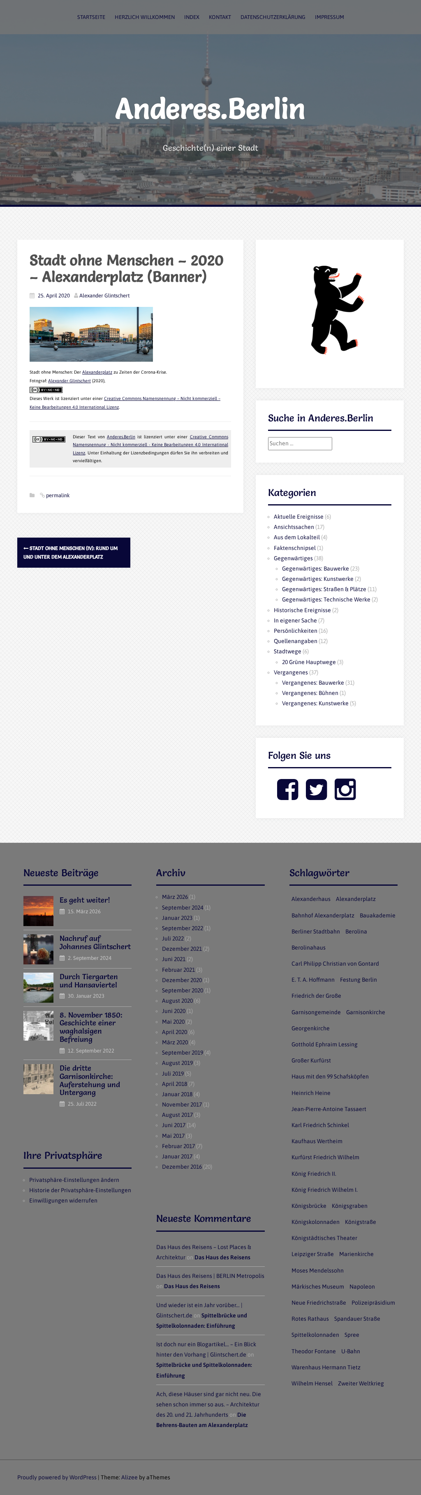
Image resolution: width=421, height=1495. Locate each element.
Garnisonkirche (365, 1012)
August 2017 (177, 1114)
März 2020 (175, 1042)
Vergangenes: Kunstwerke (315, 703)
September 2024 (182, 907)
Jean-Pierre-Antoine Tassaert (328, 1109)
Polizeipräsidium (373, 1302)
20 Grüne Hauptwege (309, 662)
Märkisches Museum (317, 1286)
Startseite (91, 17)
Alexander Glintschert (104, 295)
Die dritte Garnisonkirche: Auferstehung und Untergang (90, 1080)
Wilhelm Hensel (312, 1383)
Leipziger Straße (312, 1254)
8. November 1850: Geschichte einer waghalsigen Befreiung (91, 1027)
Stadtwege (287, 651)
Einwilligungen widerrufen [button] (63, 1200)
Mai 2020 (173, 1021)
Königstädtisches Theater (324, 1238)
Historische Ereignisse (302, 610)
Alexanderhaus (311, 899)
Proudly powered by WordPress (57, 1477)
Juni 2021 (173, 959)
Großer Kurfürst (311, 1060)
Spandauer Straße (357, 1318)
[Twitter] (316, 796)
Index (191, 17)
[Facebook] (287, 796)
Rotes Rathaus (310, 1318)
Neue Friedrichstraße (318, 1302)
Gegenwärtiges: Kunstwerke (318, 579)
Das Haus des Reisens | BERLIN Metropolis (210, 1276)
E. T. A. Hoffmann (313, 979)
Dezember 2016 (182, 1166)
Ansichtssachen (294, 527)
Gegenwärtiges (293, 558)
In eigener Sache (295, 620)
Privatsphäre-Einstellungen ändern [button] (74, 1180)
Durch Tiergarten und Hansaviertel (89, 981)
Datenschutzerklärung (273, 17)
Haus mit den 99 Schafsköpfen (330, 1076)
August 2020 (177, 1000)
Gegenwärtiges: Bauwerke (315, 568)
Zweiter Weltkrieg (361, 1383)
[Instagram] (345, 796)
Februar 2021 (178, 969)
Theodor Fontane (313, 1351)
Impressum (329, 17)
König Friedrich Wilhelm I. (324, 1189)
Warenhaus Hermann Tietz (326, 1367)
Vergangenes (291, 672)
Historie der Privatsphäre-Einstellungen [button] (80, 1190)
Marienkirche (356, 1254)
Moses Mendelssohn (317, 1270)
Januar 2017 (177, 1156)
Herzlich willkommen (145, 17)
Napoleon (362, 1286)
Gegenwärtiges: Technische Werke (326, 599)
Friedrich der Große (316, 995)
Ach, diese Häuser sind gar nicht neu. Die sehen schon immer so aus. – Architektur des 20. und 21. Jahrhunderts (208, 1404)
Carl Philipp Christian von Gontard (335, 963)
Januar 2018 (177, 1094)
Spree (352, 1334)
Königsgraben (350, 1206)
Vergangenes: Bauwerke (313, 682)
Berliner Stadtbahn (315, 931)
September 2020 (182, 990)
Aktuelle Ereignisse (299, 516)
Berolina (356, 931)
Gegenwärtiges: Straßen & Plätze (324, 589)
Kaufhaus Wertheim (316, 1141)
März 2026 (175, 897)
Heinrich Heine (311, 1093)
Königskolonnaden (315, 1222)
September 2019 (182, 1052)
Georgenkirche (310, 1028)
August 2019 (177, 1063)
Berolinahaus (308, 947)
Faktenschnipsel (295, 548)
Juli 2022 (173, 938)
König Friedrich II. (313, 1173)
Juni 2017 (173, 1125)
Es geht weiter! (85, 900)
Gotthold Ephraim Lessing (324, 1044)
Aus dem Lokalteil (297, 537)
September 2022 (182, 928)
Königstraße (360, 1222)
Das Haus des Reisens (222, 1257)
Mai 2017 (173, 1135)
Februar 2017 (178, 1146)
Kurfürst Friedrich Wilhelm (325, 1157)
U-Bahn (350, 1351)
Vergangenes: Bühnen (310, 693)
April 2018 (174, 1084)
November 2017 (182, 1104)
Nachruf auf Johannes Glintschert (95, 942)
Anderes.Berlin (210, 108)
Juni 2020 (173, 1011)
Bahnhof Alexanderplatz (322, 915)
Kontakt (220, 17)
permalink (57, 495)
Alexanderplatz (97, 372)
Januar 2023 (177, 918)
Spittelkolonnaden (315, 1334)
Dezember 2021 (182, 948)
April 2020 (174, 1032)
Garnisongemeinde (316, 1012)
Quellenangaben (295, 641)
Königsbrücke (308, 1206)
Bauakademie (378, 915)
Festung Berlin (358, 979)
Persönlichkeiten (295, 630)
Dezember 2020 (182, 980)
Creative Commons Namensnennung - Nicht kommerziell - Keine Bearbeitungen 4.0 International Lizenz (150, 444)
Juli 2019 (173, 1073)
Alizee (129, 1477)
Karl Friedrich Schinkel (320, 1125)
